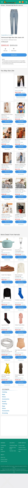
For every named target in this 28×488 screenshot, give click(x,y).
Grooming (5, 413)
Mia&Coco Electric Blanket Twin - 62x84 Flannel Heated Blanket (20, 191)
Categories (3, 445)
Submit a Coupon (22, 449)
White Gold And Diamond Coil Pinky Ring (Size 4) (7, 351)
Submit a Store (21, 447)
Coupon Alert (21, 445)
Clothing (4, 392)
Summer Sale (13, 450)
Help (19, 451)
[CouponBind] (11, 2)
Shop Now (14, 55)
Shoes (4, 396)
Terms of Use (4, 461)
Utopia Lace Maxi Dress (20, 87)
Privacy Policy (4, 459)
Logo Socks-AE (5, 325)
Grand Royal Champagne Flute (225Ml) (19, 251)
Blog (2, 449)
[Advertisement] (7, 87)
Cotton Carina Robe (19, 325)
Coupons (3, 451)
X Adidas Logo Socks (20, 300)
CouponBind (2, 470)
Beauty (4, 401)
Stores (2, 447)
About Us (3, 457)
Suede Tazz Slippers (6, 274)
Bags (3, 394)
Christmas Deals (13, 445)
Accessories (5, 399)
